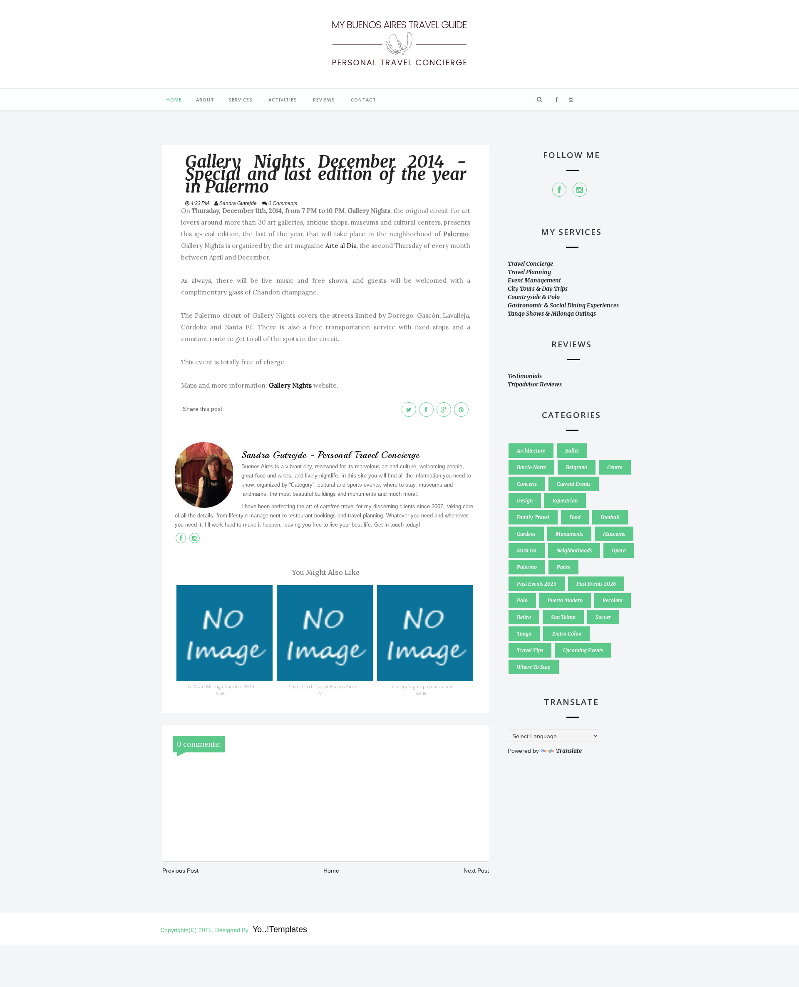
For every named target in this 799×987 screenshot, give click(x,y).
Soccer (603, 617)
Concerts (527, 484)
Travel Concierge (530, 263)
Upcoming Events (583, 650)
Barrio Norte (531, 467)
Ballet (572, 451)
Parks (563, 567)
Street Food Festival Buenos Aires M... (322, 689)
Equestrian (565, 500)
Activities (282, 99)
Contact (363, 99)
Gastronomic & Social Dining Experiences (563, 305)
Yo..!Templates (280, 929)
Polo (522, 600)
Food (575, 517)
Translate (569, 750)
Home (174, 99)
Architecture (531, 451)
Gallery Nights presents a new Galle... (422, 689)
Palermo (527, 567)
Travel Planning (529, 272)
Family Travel (533, 517)
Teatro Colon (566, 634)
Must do (526, 550)
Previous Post (180, 870)
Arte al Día (341, 246)
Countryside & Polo (534, 297)
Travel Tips (530, 650)
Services (240, 99)
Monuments (569, 534)
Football (610, 517)
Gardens (526, 534)
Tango (524, 634)
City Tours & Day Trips (538, 288)
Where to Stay (534, 667)
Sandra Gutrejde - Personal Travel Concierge (330, 455)
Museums (614, 534)
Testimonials (525, 376)
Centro (615, 467)
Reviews (324, 99)
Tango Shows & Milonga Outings (552, 313)
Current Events (574, 484)
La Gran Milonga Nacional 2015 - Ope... (222, 689)
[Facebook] (559, 190)
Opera (619, 550)
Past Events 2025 (536, 584)
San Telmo (563, 617)
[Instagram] (580, 190)
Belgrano (576, 467)
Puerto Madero (565, 600)
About (205, 99)
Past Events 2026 (596, 584)
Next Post (476, 870)
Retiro (524, 617)
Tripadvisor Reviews (535, 384)
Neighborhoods (574, 550)
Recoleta (613, 600)
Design (525, 500)
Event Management (534, 280)
